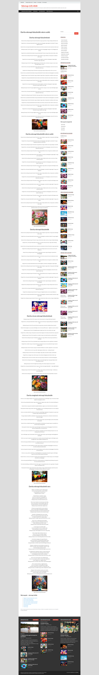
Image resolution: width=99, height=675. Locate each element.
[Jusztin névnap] (64, 240)
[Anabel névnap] (64, 109)
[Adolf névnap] (64, 229)
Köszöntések (26, 605)
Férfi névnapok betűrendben (29, 600)
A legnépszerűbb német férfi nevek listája (72, 328)
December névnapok (64, 59)
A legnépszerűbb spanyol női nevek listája (72, 267)
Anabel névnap (70, 109)
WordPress (72, 672)
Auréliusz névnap (71, 234)
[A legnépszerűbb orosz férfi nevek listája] (64, 306)
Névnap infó (63, 126)
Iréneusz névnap (71, 194)
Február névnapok (64, 41)
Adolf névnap (70, 229)
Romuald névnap (71, 211)
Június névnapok (64, 48)
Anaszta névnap (71, 75)
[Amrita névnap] (64, 115)
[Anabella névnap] (64, 98)
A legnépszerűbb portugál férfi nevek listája (72, 296)
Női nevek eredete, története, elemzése (30, 602)
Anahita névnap (71, 86)
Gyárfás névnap (71, 217)
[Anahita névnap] (64, 86)
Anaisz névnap (70, 80)
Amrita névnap (70, 115)
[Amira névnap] (64, 185)
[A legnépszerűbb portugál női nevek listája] (64, 289)
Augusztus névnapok (65, 52)
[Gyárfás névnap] (64, 217)
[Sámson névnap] (64, 200)
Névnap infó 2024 (28, 638)
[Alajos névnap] (64, 206)
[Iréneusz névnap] (64, 194)
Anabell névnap (70, 103)
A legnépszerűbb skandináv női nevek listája (73, 334)
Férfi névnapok (44, 2)
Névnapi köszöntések (27, 604)
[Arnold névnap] (64, 223)
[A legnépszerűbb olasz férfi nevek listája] (64, 317)
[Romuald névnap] (64, 211)
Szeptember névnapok (65, 54)
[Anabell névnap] (64, 103)
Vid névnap (70, 246)
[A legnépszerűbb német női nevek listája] (64, 322)
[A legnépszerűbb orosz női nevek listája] (64, 300)
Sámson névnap (71, 200)
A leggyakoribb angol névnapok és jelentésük (72, 66)
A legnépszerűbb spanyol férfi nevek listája (72, 273)
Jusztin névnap (70, 240)
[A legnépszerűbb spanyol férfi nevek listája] (64, 272)
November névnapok (65, 57)
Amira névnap (70, 185)
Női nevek (63, 129)
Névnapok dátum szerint (29, 2)
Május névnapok (64, 47)
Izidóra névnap (70, 260)
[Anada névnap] (64, 92)
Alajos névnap (70, 206)
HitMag (77, 672)
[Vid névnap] (64, 246)
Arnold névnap (70, 223)
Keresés (62, 31)
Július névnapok (64, 50)
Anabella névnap (71, 97)
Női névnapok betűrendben (28, 599)
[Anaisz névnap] (64, 80)
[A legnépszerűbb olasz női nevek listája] (64, 311)
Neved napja (26, 606)
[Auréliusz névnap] (64, 234)
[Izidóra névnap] (64, 261)
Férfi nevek (63, 124)
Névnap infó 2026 (29, 6)
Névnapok (35, 2)
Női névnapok (39, 2)
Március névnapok (64, 43)
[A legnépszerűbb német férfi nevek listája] (64, 327)
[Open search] (78, 11)
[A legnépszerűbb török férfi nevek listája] (64, 283)
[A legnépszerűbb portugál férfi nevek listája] (64, 295)
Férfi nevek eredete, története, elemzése (31, 601)
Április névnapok (64, 45)
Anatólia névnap (64, 71)
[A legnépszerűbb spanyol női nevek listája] (64, 266)
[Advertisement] (49, 22)
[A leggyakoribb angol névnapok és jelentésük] (64, 65)
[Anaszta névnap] (64, 75)
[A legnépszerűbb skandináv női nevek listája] (64, 333)
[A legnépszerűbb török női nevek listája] (64, 278)
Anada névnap (70, 92)
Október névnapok (64, 55)
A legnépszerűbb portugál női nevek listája (72, 290)
